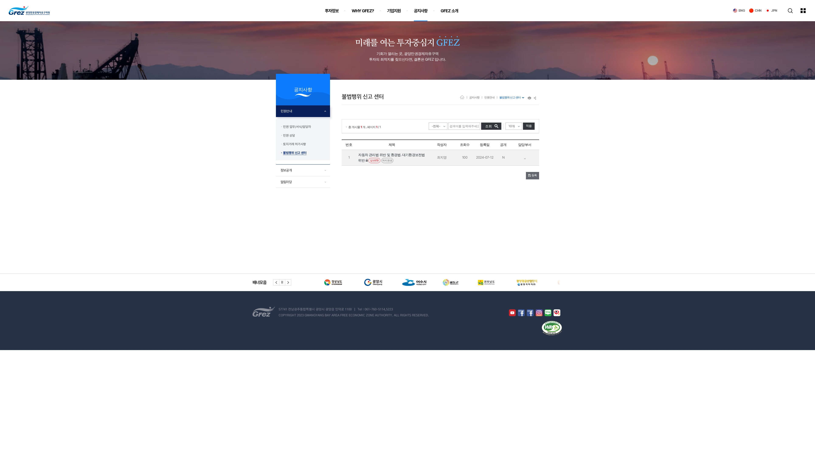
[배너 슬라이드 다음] (288, 282)
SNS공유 (535, 98)
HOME (462, 97)
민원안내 (489, 97)
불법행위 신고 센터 (510, 97)
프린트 (529, 98)
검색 (790, 10)
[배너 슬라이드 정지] (282, 282)
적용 (529, 126)
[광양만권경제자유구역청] (29, 10)
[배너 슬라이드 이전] (276, 282)
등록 (534, 175)
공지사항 (474, 97)
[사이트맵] (806, 10)
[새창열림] (336, 282)
